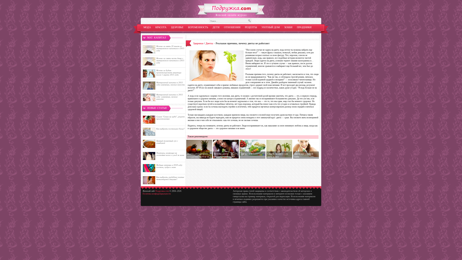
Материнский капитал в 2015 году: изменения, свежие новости (169, 97)
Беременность (198, 27)
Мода (147, 27)
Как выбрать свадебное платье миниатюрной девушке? (170, 178)
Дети (216, 27)
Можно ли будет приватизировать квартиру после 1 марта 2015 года (168, 72)
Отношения (232, 27)
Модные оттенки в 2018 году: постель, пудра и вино (169, 166)
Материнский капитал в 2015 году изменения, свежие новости (170, 83)
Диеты (209, 43)
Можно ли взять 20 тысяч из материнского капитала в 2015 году (170, 48)
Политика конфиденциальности (157, 193)
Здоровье (177, 27)
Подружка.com (162, 191)
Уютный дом (270, 27)
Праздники (304, 27)
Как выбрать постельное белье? (170, 129)
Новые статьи (157, 108)
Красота (160, 27)
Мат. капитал (156, 37)
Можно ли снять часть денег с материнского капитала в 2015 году (170, 60)
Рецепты (251, 27)
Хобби (288, 27)
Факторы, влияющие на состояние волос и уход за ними (170, 154)
